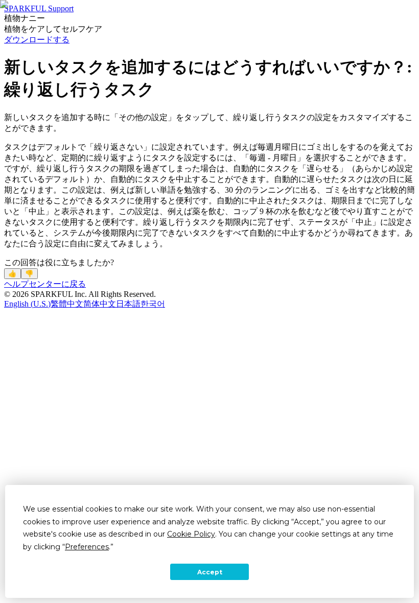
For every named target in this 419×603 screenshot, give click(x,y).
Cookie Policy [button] (191, 534)
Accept (209, 572)
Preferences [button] (87, 546)
